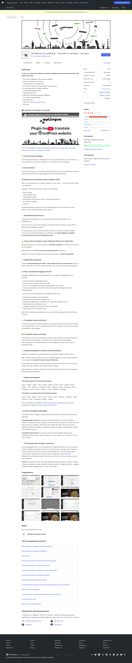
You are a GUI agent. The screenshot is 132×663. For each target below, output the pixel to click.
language (101, 92)
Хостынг (8, 645)
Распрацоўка (57, 63)
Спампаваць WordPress (122, 2)
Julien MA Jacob (58, 621)
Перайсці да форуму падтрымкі (93, 149)
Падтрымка (107, 63)
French (57, 148)
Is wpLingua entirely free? (29, 599)
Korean (30, 150)
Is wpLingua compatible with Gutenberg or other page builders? (39, 570)
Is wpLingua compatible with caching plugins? (34, 580)
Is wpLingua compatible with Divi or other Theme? (36, 565)
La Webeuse (28, 624)
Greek (66, 148)
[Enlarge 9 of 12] (77, 501)
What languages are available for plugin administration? (37, 546)
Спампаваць (105, 54)
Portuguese (40, 150)
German (62, 148)
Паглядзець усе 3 (106, 88)
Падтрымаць (83, 645)
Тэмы (31, 643)
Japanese (24, 150)
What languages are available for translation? (34, 551)
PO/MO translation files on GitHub (47, 405)
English (48, 148)
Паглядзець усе (105, 130)
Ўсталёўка (47, 63)
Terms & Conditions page (68, 456)
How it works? (26, 556)
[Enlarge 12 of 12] (77, 512)
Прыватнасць (9, 647)
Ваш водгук (87, 130)
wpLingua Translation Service (43, 56)
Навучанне (57, 640)
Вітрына (32, 640)
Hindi (70, 148)
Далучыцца (82, 640)
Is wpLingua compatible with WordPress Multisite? (36, 575)
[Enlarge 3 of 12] (77, 477)
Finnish (52, 148)
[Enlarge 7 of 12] (38, 501)
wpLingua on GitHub (39, 102)
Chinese (38, 148)
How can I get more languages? (31, 589)
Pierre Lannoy (57, 624)
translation (107, 98)
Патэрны (32, 647)
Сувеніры (82, 647)
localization (107, 92)
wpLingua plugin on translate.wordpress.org (59, 403)
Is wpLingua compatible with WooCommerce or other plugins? (39, 560)
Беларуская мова (25, 654)
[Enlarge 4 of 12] (38, 489)
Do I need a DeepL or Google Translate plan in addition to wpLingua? (41, 594)
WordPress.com (107, 640)
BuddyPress (107, 647)
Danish (43, 148)
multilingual (102, 95)
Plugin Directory (10, 7)
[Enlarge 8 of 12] (57, 501)
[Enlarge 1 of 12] (38, 477)
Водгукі (38, 63)
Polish (34, 150)
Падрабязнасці (27, 63)
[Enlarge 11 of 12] (57, 512)
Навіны (8, 643)
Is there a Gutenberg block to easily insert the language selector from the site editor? (46, 584)
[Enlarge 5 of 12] (57, 489)
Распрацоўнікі (58, 645)
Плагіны (32, 645)
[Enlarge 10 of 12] (38, 512)
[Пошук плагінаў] (22, 17)
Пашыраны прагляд (89, 103)
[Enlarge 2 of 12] (57, 477)
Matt (105, 643)
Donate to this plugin (89, 164)
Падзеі (80, 643)
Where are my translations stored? (31, 604)
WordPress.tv (59, 647)
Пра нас (8, 640)
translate (108, 95)
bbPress (106, 645)
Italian (73, 148)
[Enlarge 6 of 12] (77, 489)
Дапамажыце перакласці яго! (79, 12)
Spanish (48, 150)
